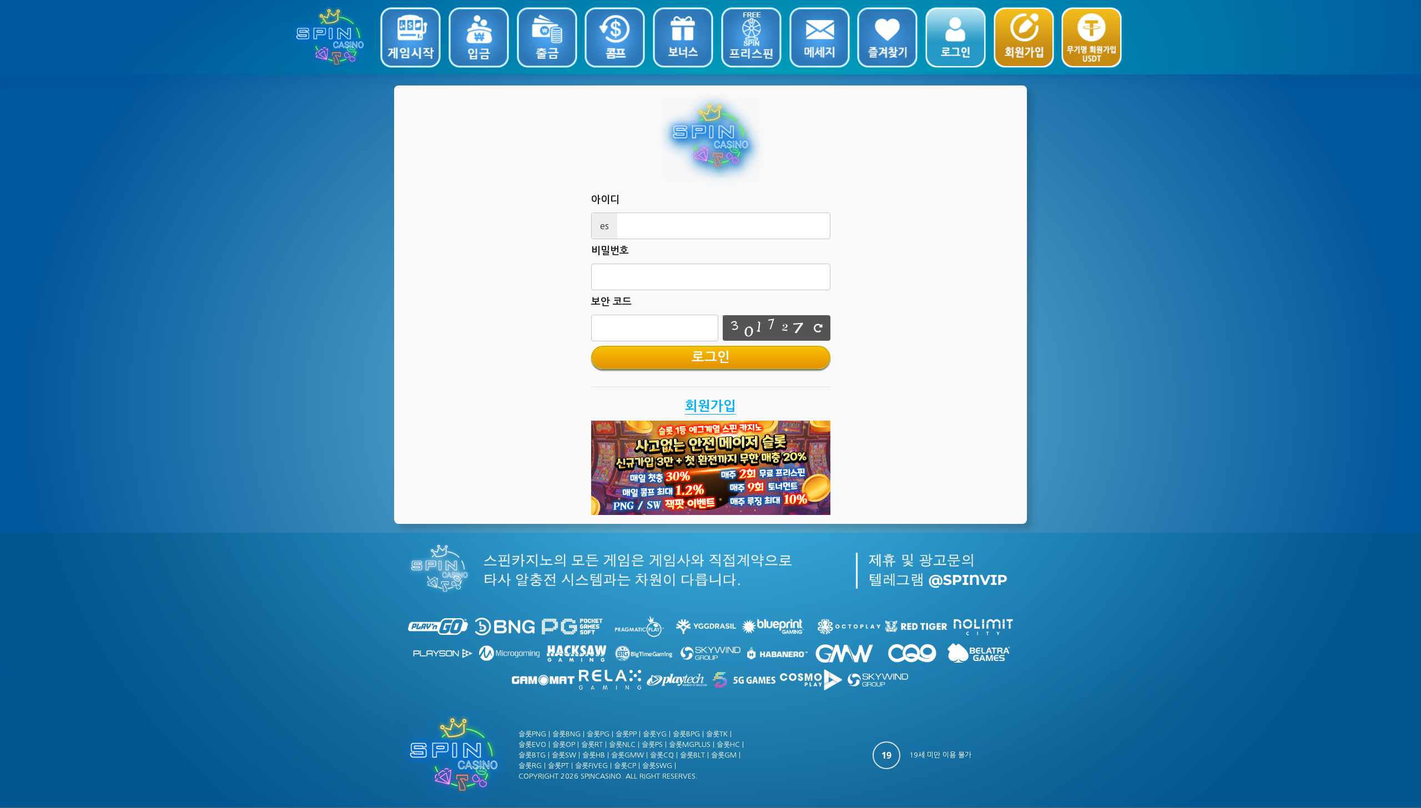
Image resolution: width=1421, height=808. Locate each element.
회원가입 (710, 406)
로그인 (711, 357)
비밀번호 (610, 251)
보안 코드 (611, 302)
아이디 (605, 200)
